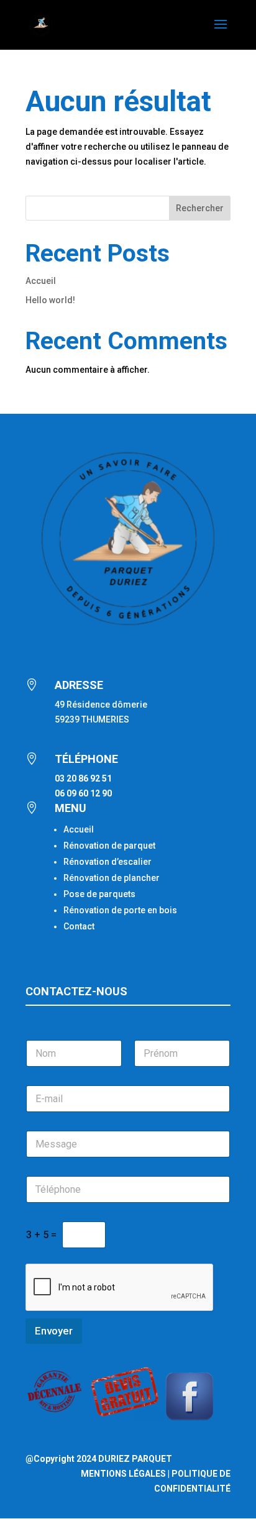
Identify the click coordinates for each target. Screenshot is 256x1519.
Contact (78, 926)
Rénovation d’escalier (107, 862)
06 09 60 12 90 (83, 793)
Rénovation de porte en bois (120, 910)
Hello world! (50, 300)
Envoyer (54, 1331)
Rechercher (200, 208)
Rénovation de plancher (111, 878)
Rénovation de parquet (109, 846)
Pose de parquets (99, 894)
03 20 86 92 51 (83, 778)
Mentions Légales (123, 1474)
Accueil (40, 281)
